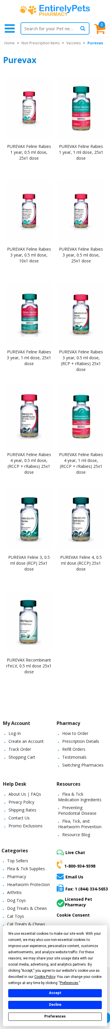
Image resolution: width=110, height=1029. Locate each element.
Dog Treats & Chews (27, 908)
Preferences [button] (69, 983)
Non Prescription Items (40, 43)
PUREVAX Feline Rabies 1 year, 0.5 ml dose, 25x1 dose (29, 152)
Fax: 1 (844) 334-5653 (86, 889)
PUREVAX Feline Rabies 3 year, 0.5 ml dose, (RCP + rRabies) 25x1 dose (81, 360)
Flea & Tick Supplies (26, 868)
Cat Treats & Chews (26, 924)
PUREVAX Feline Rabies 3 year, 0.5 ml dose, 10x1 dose (29, 255)
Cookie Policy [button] (44, 977)
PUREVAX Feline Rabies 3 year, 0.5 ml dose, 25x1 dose (81, 255)
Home (9, 43)
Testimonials (74, 757)
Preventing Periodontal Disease (77, 810)
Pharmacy (16, 876)
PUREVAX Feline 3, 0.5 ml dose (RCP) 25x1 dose (29, 563)
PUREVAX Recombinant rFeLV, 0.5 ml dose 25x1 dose (29, 665)
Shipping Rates (22, 810)
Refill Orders (73, 749)
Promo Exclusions (26, 826)
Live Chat (75, 852)
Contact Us (19, 818)
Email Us (74, 876)
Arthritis (14, 892)
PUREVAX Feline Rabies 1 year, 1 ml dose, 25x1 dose (81, 152)
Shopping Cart (22, 757)
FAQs (36, 794)
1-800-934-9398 (79, 866)
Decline (55, 1005)
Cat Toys (15, 916)
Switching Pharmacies (83, 765)
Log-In (15, 733)
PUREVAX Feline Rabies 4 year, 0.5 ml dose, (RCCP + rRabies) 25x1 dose (29, 463)
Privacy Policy (21, 802)
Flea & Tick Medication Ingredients (79, 796)
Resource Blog (76, 834)
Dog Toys (16, 900)
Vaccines (73, 43)
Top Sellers (17, 860)
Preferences (55, 1016)
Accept (55, 993)
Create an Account (26, 741)
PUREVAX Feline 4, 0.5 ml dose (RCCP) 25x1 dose (81, 563)
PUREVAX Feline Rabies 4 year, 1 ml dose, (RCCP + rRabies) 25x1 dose (81, 463)
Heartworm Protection (28, 884)
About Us (17, 794)
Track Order (20, 749)
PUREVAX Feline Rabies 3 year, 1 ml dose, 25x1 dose (29, 357)
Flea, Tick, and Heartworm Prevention (79, 823)
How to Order (75, 733)
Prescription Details (80, 741)
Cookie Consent (73, 915)
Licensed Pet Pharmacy (78, 901)
